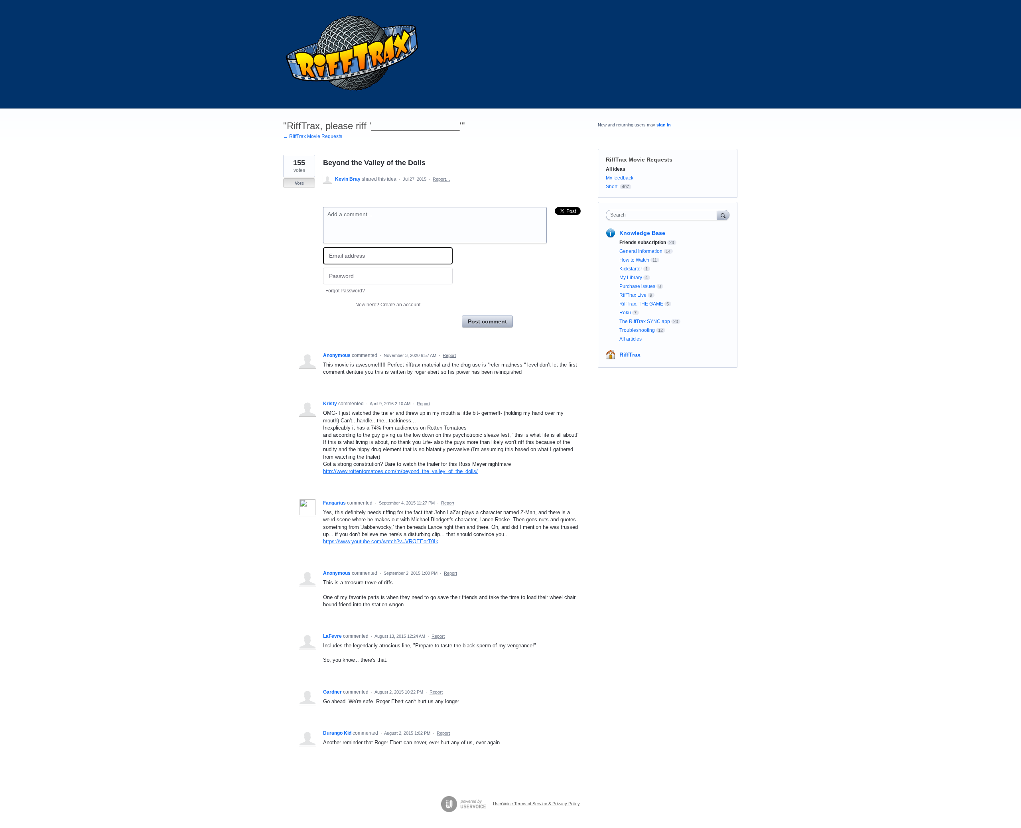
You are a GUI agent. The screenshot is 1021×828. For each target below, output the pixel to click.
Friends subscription (642, 242)
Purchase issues (637, 286)
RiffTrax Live (633, 295)
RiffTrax (630, 354)
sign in (663, 124)
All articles (630, 339)
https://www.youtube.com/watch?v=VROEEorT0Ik (380, 541)
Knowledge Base (642, 233)
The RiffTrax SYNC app (644, 321)
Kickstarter (630, 269)
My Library (630, 277)
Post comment (487, 321)
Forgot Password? (345, 291)
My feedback (619, 178)
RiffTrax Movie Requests (639, 159)
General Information (640, 251)
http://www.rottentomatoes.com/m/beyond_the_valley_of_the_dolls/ (400, 471)
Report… (441, 179)
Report (449, 355)
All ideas (615, 169)
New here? (387, 305)
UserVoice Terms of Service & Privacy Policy (536, 803)
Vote (299, 183)
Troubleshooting (637, 330)
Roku (625, 312)
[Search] (723, 215)
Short (611, 186)
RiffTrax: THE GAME (641, 304)
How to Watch (634, 260)
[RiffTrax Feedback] (353, 54)
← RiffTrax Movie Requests (312, 136)
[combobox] (663, 215)
